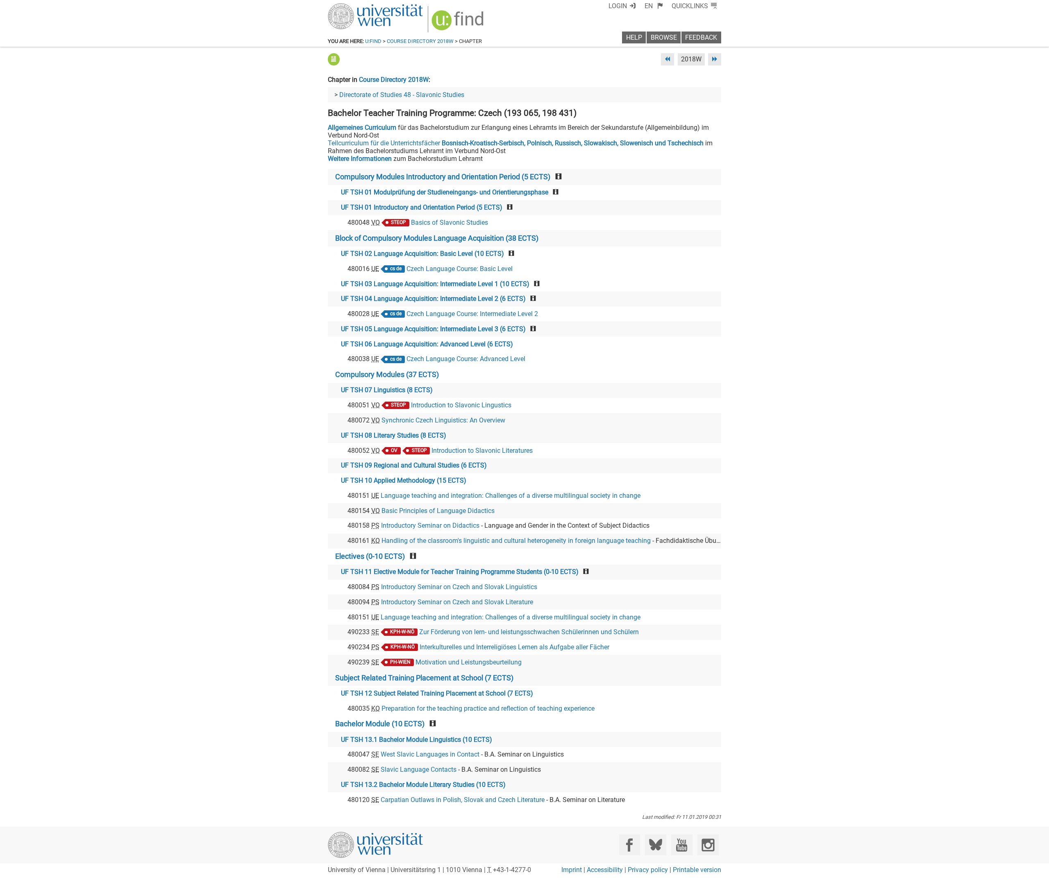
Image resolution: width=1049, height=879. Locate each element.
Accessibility (605, 870)
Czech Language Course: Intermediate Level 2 (472, 314)
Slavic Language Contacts (418, 769)
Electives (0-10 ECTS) (370, 556)
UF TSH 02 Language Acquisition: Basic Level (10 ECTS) (422, 254)
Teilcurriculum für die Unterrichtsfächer (516, 143)
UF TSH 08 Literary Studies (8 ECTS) (393, 435)
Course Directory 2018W (420, 41)
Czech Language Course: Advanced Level (465, 359)
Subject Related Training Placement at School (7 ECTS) (424, 678)
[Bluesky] (655, 844)
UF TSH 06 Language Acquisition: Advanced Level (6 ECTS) (427, 344)
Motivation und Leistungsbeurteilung (469, 662)
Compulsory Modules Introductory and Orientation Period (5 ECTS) (442, 177)
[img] (459, 23)
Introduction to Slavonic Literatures (482, 450)
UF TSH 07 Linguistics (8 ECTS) (387, 390)
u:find (373, 41)
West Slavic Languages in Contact (430, 754)
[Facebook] (629, 844)
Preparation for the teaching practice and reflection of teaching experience (488, 708)
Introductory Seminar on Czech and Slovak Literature (457, 602)
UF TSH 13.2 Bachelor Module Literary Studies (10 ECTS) (423, 785)
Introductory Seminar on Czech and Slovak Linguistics (459, 587)
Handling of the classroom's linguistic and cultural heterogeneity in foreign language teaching (516, 541)
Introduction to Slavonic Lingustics (461, 405)
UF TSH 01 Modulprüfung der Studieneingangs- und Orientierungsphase (444, 192)
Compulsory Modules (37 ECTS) (387, 375)
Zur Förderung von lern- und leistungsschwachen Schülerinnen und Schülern (529, 632)
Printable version (697, 870)
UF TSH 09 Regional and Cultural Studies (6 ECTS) (414, 465)
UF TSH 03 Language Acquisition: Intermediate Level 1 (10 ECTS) (435, 284)
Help (634, 37)
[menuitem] (653, 6)
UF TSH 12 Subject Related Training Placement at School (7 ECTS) (437, 693)
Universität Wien (356, 7)
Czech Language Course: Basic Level (459, 269)
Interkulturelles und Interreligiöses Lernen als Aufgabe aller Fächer (514, 647)
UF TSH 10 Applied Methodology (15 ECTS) (403, 480)
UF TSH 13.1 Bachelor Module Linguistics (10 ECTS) (416, 739)
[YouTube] (681, 844)
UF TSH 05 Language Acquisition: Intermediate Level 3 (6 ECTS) (433, 329)
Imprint (571, 870)
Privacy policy (648, 870)
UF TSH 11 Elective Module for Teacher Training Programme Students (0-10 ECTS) (460, 572)
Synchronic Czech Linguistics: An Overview (443, 420)
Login (618, 6)
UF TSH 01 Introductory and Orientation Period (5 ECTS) (421, 207)
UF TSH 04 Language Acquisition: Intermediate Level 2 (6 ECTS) (433, 299)
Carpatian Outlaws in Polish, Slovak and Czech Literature (463, 800)
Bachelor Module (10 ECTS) (380, 724)
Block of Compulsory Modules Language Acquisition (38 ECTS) (436, 238)
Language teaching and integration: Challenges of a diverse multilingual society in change (510, 495)
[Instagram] (707, 844)
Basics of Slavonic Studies (449, 222)
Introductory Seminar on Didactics (430, 525)
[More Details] (334, 59)
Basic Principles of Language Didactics (438, 511)
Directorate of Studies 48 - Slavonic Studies (401, 95)
